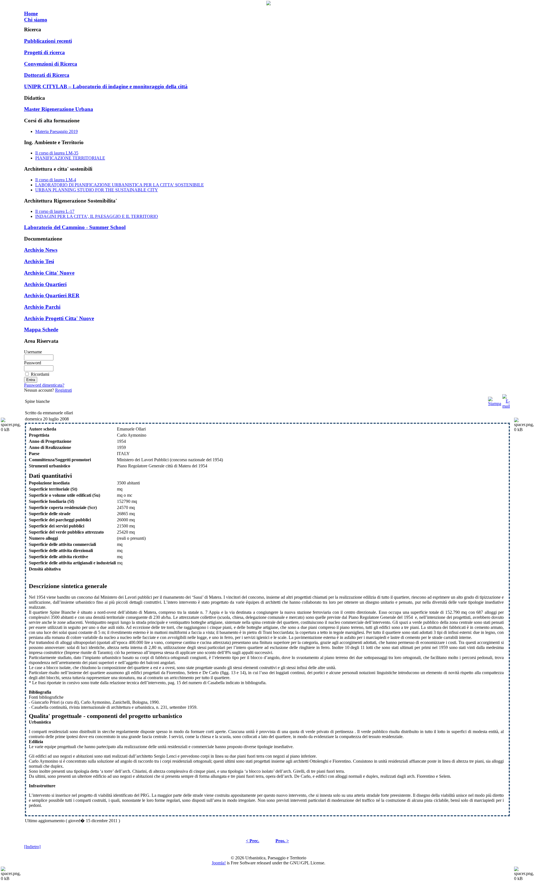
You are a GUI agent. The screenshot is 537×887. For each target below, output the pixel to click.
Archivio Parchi (42, 307)
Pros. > (282, 840)
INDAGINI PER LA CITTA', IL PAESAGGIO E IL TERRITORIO (96, 216)
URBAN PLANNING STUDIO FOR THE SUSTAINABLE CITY (96, 189)
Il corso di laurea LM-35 (56, 153)
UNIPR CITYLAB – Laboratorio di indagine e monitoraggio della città (106, 86)
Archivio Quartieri (45, 284)
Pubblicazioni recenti (48, 41)
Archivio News (40, 250)
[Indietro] (32, 846)
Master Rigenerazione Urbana (58, 109)
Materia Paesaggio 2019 (56, 131)
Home (31, 13)
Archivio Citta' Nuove (49, 273)
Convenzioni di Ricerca (50, 64)
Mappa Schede (41, 329)
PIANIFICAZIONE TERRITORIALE (70, 158)
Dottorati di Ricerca (46, 75)
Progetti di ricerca (44, 52)
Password (32, 362)
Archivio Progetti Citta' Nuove (59, 318)
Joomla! (219, 862)
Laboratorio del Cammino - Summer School (75, 227)
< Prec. (252, 840)
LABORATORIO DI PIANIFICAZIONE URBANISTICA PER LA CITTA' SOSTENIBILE (119, 184)
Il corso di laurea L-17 (54, 211)
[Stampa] (494, 400)
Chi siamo (35, 20)
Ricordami (40, 374)
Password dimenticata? (44, 385)
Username (33, 351)
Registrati (63, 390)
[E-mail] (506, 400)
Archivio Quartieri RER (51, 295)
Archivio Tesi (39, 261)
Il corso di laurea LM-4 (55, 179)
